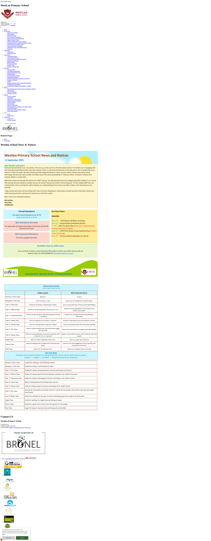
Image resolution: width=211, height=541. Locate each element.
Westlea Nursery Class (13, 40)
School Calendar (11, 96)
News (5, 112)
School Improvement (12, 77)
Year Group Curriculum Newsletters (16, 59)
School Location (11, 120)
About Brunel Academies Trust (15, 44)
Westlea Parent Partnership (14, 100)
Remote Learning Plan (13, 66)
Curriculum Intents (12, 56)
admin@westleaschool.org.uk (17, 427)
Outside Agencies (11, 92)
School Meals (10, 103)
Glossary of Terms (12, 93)
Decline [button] (8, 538)
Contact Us (7, 117)
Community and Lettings (13, 84)
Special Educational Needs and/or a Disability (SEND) (21, 89)
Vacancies (9, 49)
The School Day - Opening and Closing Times (19, 106)
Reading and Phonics (12, 60)
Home (5, 29)
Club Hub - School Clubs (14, 99)
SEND (6, 87)
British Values (11, 62)
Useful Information (12, 108)
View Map (27, 427)
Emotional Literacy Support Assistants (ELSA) (19, 43)
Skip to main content (6, 1)
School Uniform (11, 102)
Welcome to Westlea (12, 32)
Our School (7, 31)
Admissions (7, 50)
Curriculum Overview (13, 58)
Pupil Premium (11, 74)
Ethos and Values (11, 35)
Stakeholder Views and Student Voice (17, 47)
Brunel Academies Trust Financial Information (19, 83)
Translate (13, 25)
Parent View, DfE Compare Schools (16, 109)
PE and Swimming (12, 63)
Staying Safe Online (12, 105)
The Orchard (10, 90)
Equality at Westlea (12, 80)
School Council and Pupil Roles (15, 38)
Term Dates (10, 98)
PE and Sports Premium (13, 75)
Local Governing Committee (14, 46)
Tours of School (11, 53)
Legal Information (10, 458)
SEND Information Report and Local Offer (18, 78)
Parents (6, 95)
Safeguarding (10, 34)
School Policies (11, 69)
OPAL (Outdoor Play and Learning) (16, 41)
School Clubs (10, 65)
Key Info (6, 68)
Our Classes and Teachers (14, 37)
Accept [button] (22, 538)
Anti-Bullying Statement (13, 71)
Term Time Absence (12, 111)
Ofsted (9, 81)
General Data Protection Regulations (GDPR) (19, 86)
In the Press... (10, 115)
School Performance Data (14, 72)
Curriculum (7, 55)
